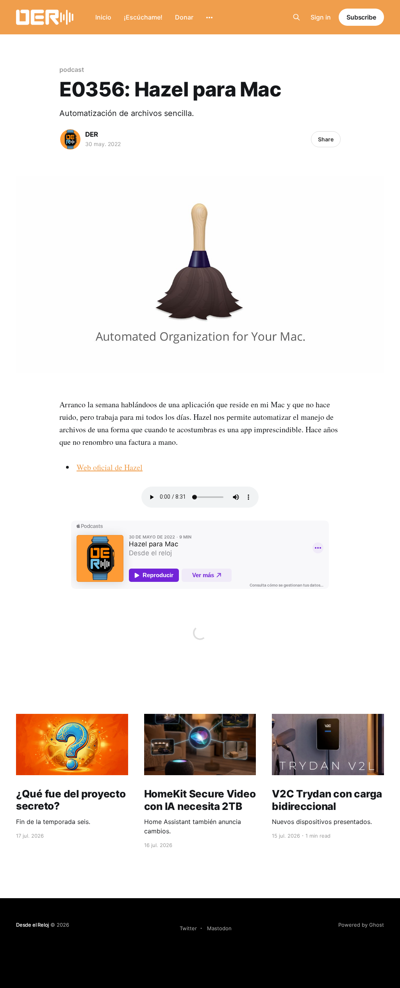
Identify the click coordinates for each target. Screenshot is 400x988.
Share (326, 139)
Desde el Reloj (32, 925)
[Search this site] (296, 17)
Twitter (188, 928)
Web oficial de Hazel (110, 467)
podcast (71, 69)
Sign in (321, 17)
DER (91, 134)
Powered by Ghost (361, 925)
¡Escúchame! (143, 17)
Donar (184, 17)
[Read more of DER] (70, 139)
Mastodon (219, 928)
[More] (209, 17)
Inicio (103, 17)
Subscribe (361, 17)
